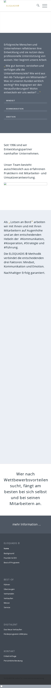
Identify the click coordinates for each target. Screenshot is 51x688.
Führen (7, 584)
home (6, 548)
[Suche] (36, 5)
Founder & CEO (10, 558)
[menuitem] (36, 5)
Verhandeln (9, 593)
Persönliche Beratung (13, 660)
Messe (7, 603)
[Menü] (43, 5)
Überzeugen (9, 589)
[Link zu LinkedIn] (45, 681)
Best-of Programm (11, 562)
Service (7, 607)
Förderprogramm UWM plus (15, 634)
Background (9, 553)
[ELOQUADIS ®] (21, 5)
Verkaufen (8, 598)
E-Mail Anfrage (10, 656)
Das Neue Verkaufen (13, 629)
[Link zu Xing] (41, 681)
